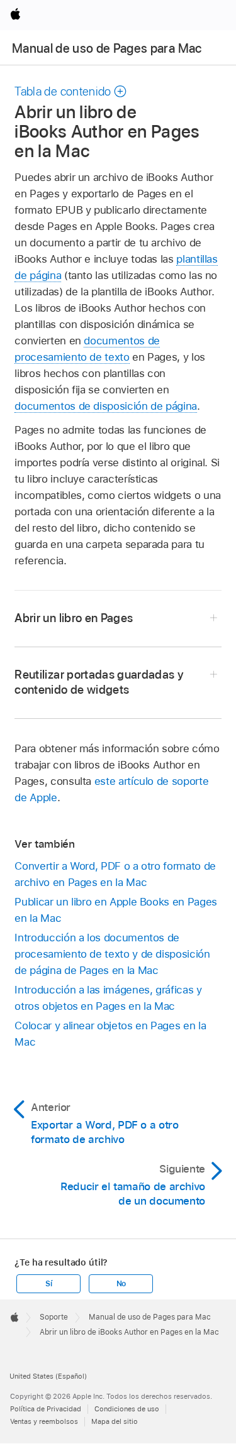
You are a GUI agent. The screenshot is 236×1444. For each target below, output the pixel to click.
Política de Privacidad (45, 1408)
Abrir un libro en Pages (73, 618)
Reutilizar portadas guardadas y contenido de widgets (99, 682)
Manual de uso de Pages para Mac (107, 48)
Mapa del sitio (114, 1421)
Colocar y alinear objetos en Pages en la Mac (110, 1033)
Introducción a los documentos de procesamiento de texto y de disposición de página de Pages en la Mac (112, 953)
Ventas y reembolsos (44, 1421)
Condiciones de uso (126, 1408)
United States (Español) (48, 1376)
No (121, 1283)
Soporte (54, 1317)
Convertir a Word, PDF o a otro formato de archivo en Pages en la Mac (114, 874)
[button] (70, 91)
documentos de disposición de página (105, 406)
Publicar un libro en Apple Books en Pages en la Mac (115, 909)
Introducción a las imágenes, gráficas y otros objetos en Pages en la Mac (107, 997)
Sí (48, 1283)
